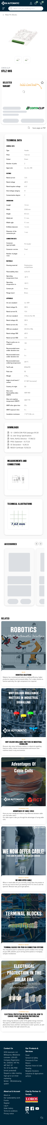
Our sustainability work (12, 1098)
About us (7, 1095)
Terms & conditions (10, 1111)
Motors (27, 1063)
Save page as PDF (39, 128)
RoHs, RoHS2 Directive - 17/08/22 (22, 439)
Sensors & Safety (31, 1058)
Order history (8, 1108)
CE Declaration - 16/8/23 (19, 445)
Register (7, 1103)
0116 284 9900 (12, 1068)
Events (6, 1100)
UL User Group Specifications (20, 436)
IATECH (28, 1076)
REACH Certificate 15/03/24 (20, 448)
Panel (27, 1055)
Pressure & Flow (31, 1060)
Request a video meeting (13, 1073)
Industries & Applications (34, 1074)
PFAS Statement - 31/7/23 (20, 442)
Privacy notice (9, 1114)
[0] (35, 3)
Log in (6, 1106)
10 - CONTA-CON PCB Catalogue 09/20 (24, 433)
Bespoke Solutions (32, 1071)
